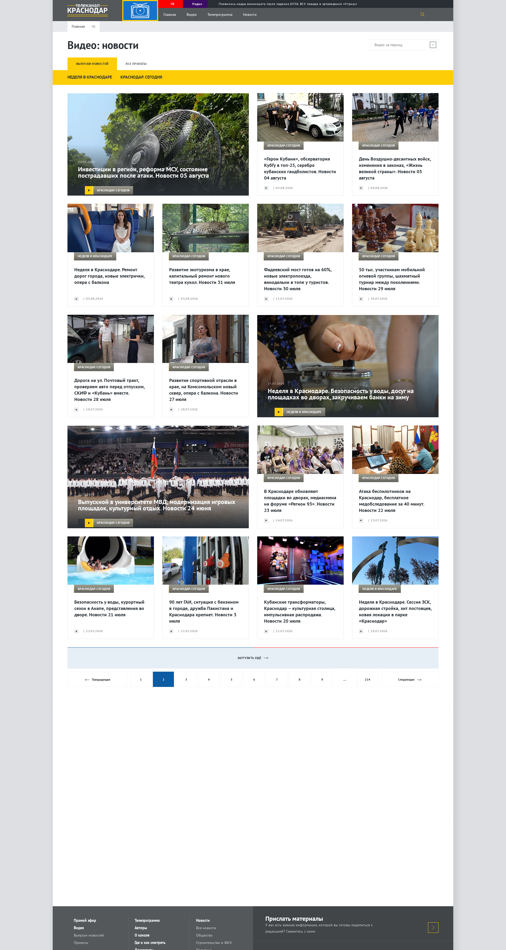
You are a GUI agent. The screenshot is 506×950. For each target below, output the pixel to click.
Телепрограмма (219, 14)
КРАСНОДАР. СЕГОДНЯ (141, 77)
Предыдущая (101, 679)
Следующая (406, 679)
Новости (250, 14)
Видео (192, 14)
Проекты (81, 942)
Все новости (206, 927)
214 (367, 679)
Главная (169, 14)
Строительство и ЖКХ (214, 942)
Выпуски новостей (89, 935)
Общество (204, 935)
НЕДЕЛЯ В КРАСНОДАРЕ (89, 77)
